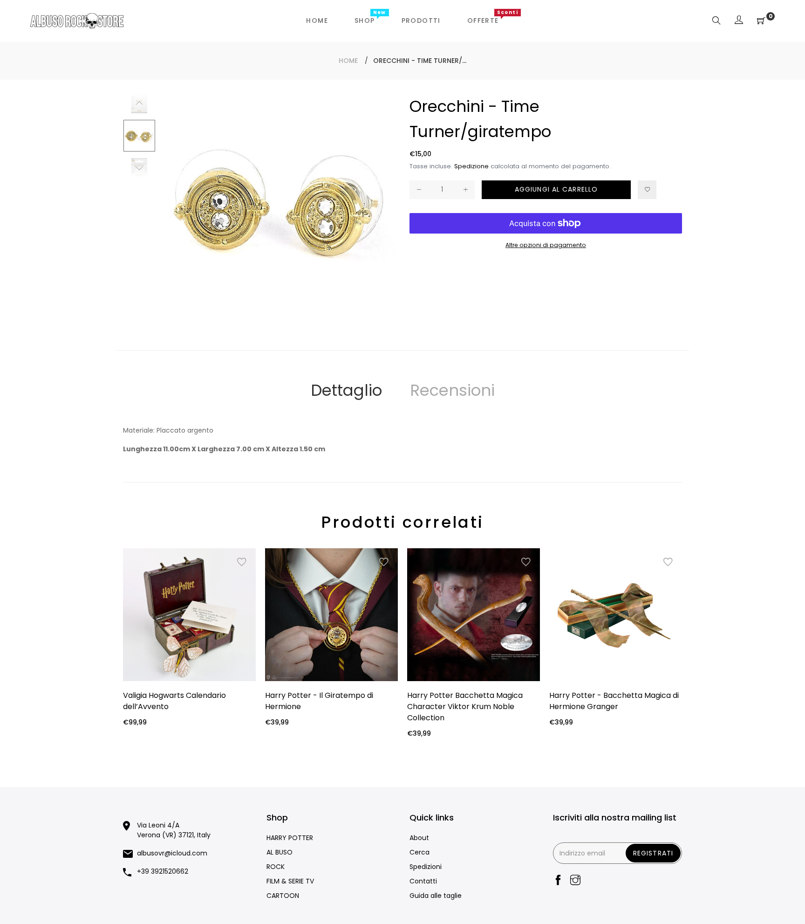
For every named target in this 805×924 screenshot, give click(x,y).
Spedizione (471, 166)
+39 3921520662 (162, 871)
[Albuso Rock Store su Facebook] (558, 881)
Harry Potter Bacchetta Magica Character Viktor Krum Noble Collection (465, 706)
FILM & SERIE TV (290, 881)
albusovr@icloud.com (172, 853)
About (419, 837)
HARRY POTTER (289, 837)
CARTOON (282, 895)
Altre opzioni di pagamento (545, 245)
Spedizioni (425, 866)
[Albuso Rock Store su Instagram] (575, 881)
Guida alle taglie (435, 895)
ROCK (275, 866)
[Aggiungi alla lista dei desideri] (647, 189)
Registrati (653, 853)
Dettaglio (346, 390)
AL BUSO (279, 852)
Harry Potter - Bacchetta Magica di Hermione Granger (614, 701)
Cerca (419, 852)
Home (348, 60)
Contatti (423, 881)
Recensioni (452, 390)
